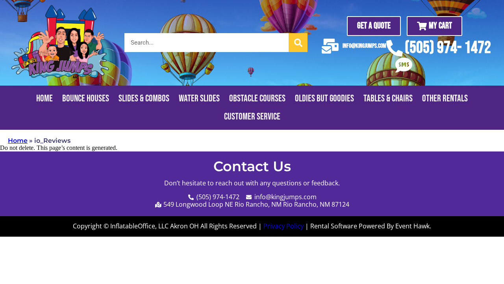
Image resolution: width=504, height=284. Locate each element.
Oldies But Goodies (324, 98)
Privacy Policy (283, 226)
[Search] (298, 42)
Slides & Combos (144, 98)
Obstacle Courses (257, 98)
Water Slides (199, 98)
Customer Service (252, 116)
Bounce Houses (85, 98)
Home (44, 98)
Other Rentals (445, 98)
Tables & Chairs (388, 98)
